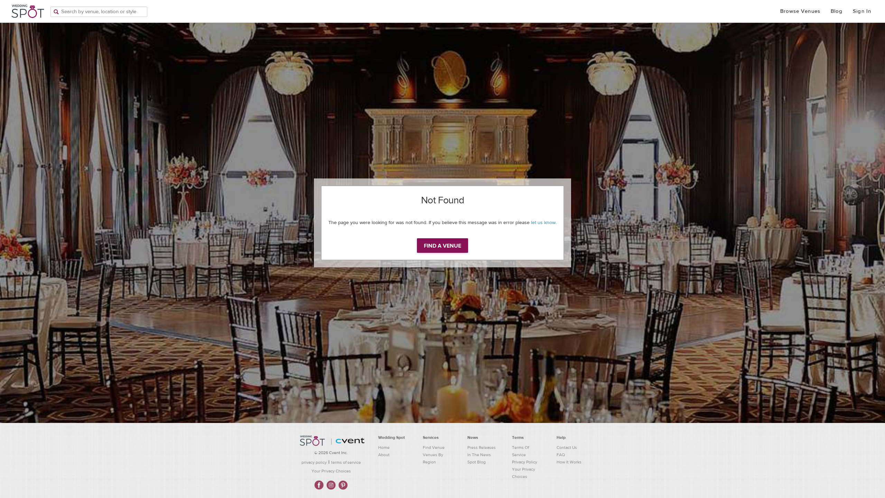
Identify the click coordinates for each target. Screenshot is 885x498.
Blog (836, 11)
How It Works (569, 462)
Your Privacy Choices (331, 471)
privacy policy (314, 462)
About (384, 455)
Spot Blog (476, 462)
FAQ (561, 455)
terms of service (346, 462)
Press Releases (481, 447)
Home (384, 447)
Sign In (862, 11)
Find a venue (442, 245)
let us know (543, 223)
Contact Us (567, 447)
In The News (479, 455)
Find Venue (434, 447)
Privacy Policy (524, 462)
